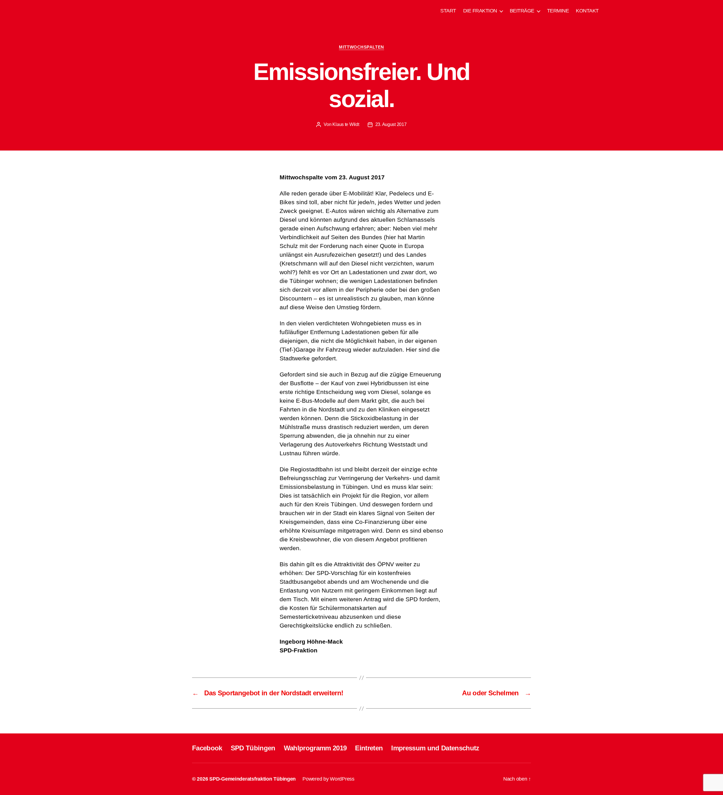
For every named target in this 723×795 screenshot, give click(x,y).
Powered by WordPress (328, 779)
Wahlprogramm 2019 (315, 748)
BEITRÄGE (522, 11)
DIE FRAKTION (480, 11)
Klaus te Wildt (345, 124)
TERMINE (558, 11)
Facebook (207, 748)
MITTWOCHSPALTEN (361, 47)
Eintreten (369, 748)
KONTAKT (587, 11)
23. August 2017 (391, 124)
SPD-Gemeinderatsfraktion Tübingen (252, 779)
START (448, 11)
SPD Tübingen (253, 748)
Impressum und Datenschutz (435, 748)
